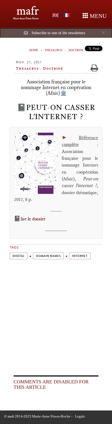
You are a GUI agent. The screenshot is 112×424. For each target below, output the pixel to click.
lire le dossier (33, 218)
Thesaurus (53, 50)
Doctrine (76, 50)
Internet (80, 256)
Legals (80, 416)
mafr (28, 11)
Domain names (48, 256)
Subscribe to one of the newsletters (58, 33)
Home (33, 50)
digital (18, 256)
